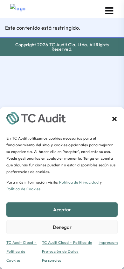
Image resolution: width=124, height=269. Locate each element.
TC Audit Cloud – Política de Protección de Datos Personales (67, 251)
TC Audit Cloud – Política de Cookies (21, 251)
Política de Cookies (23, 188)
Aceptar (62, 210)
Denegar (62, 227)
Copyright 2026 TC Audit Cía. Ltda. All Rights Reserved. (62, 47)
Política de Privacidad (79, 182)
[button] (114, 118)
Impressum (108, 242)
